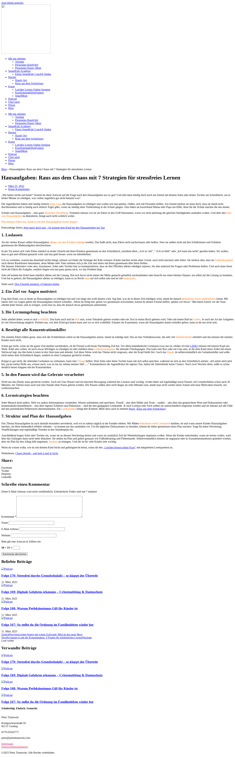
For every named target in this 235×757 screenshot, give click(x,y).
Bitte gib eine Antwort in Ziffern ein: (21, 541)
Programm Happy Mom (28, 67)
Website (5, 535)
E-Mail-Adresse (10, 529)
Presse (11, 105)
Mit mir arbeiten (17, 58)
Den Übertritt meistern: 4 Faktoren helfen (37, 284)
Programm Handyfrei (26, 64)
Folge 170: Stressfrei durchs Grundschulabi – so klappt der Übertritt (49, 575)
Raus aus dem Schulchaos (29, 83)
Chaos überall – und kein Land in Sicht (36, 453)
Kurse (11, 86)
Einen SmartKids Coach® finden (33, 74)
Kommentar (8, 516)
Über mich (14, 101)
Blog (11, 108)
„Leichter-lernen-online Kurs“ (119, 447)
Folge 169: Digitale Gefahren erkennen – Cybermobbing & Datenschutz (52, 592)
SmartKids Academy (19, 71)
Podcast (12, 98)
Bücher (12, 77)
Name (4, 522)
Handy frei (21, 80)
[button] (117, 467)
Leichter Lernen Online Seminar (32, 89)
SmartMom (21, 95)
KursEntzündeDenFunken (29, 92)
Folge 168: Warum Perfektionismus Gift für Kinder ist (39, 608)
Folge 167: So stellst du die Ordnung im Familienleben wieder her (47, 624)
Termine (19, 61)
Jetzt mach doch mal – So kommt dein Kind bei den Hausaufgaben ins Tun (64, 227)
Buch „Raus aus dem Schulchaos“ (147, 408)
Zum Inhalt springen (12, 2)
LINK (193, 345)
